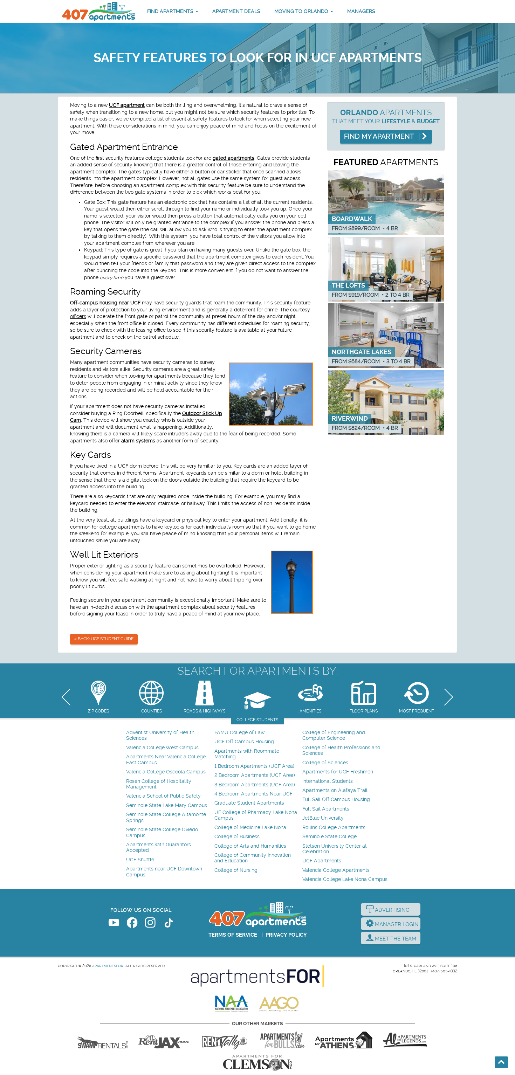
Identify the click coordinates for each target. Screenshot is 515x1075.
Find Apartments (171, 11)
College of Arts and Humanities (250, 846)
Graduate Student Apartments (249, 803)
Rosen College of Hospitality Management (158, 784)
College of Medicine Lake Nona (250, 828)
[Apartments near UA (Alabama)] (405, 1039)
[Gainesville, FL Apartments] (102, 1039)
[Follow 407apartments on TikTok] (169, 924)
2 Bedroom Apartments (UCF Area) (254, 775)
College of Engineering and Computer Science (333, 735)
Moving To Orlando (302, 11)
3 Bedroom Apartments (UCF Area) (254, 785)
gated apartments (233, 158)
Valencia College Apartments (336, 870)
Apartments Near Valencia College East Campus (166, 759)
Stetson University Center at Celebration (334, 849)
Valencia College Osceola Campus (166, 772)
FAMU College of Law (239, 733)
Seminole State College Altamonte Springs (166, 817)
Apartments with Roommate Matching (246, 754)
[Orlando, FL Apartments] (98, 11)
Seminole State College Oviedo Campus (162, 832)
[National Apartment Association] (232, 1004)
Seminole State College (329, 837)
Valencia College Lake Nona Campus (344, 879)
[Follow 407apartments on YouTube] (114, 924)
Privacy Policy (286, 935)
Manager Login (396, 924)
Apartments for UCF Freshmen (337, 772)
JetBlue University (323, 818)
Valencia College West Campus (162, 748)
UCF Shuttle (140, 860)
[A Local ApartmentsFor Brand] (257, 976)
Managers (361, 11)
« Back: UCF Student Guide (103, 638)
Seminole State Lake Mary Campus (166, 805)
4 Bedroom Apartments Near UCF (253, 794)
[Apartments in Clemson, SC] (257, 1062)
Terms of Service (232, 935)
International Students (327, 781)
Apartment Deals (236, 11)
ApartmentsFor (107, 966)
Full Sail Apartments (325, 809)
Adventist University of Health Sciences (160, 735)
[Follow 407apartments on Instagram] (150, 924)
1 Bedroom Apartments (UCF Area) (254, 766)
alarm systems (138, 440)
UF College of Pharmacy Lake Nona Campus (255, 815)
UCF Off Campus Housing (244, 742)
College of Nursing (236, 870)
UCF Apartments (321, 861)
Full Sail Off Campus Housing (336, 799)
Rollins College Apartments (333, 828)
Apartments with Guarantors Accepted (158, 847)
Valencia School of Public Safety (163, 796)
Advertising (391, 910)
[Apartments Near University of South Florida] (282, 1039)
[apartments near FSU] (224, 1039)
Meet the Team (394, 939)
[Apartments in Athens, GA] (343, 1039)
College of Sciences (325, 763)
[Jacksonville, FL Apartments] (163, 1039)
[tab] (98, 697)
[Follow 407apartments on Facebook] (132, 924)
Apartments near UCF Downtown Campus (164, 871)
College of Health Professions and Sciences (341, 750)
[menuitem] (169, 735)
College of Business (237, 837)
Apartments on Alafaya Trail (335, 790)
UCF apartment (127, 105)
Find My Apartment (380, 136)
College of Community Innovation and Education (252, 858)
